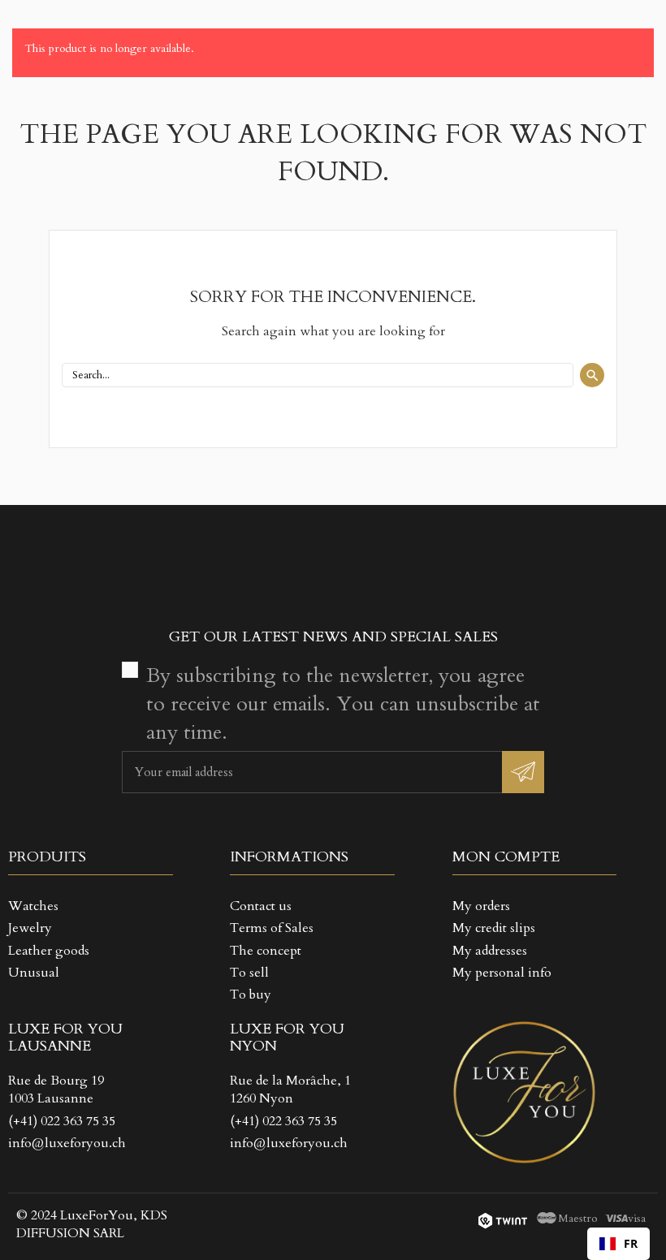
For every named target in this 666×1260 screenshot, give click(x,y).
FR (631, 1243)
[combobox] (618, 1244)
